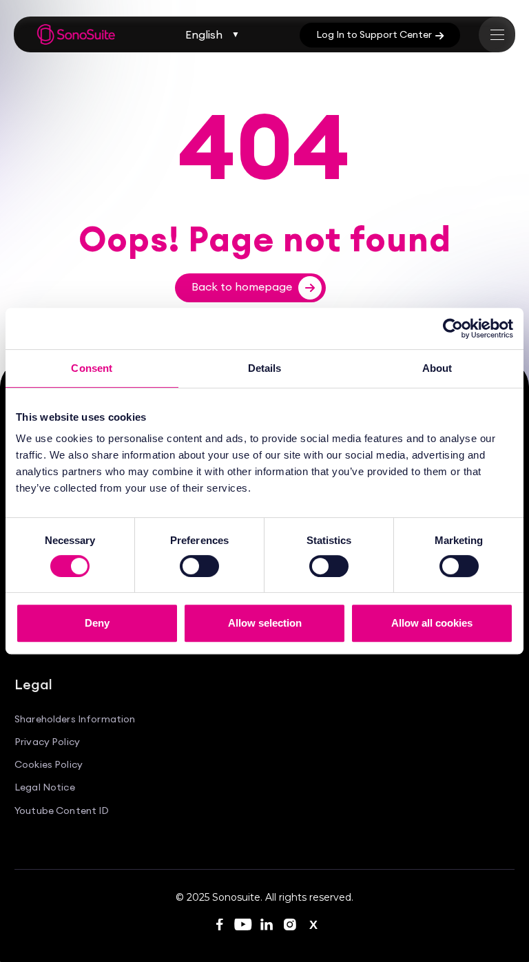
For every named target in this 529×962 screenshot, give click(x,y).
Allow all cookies (432, 623)
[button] (212, 34)
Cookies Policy (48, 765)
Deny (97, 623)
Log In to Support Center (380, 34)
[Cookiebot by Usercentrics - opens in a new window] (453, 328)
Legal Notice (44, 787)
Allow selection (265, 623)
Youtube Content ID (62, 811)
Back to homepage (253, 286)
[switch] (199, 566)
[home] (76, 34)
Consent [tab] (91, 368)
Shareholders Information (74, 719)
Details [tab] (265, 368)
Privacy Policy (47, 742)
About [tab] (437, 368)
